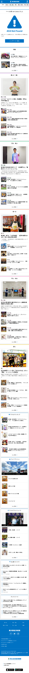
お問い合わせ (4, 644)
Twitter (14, 633)
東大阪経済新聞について (6, 638)
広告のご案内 (4, 646)
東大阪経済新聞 (14, 2)
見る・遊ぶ (12, 4)
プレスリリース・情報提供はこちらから (9, 640)
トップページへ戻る (14, 41)
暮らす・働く (20, 4)
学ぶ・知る (26, 4)
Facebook (10, 633)
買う (16, 4)
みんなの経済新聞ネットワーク (14, 659)
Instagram (18, 633)
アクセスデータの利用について (7, 642)
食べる (7, 4)
